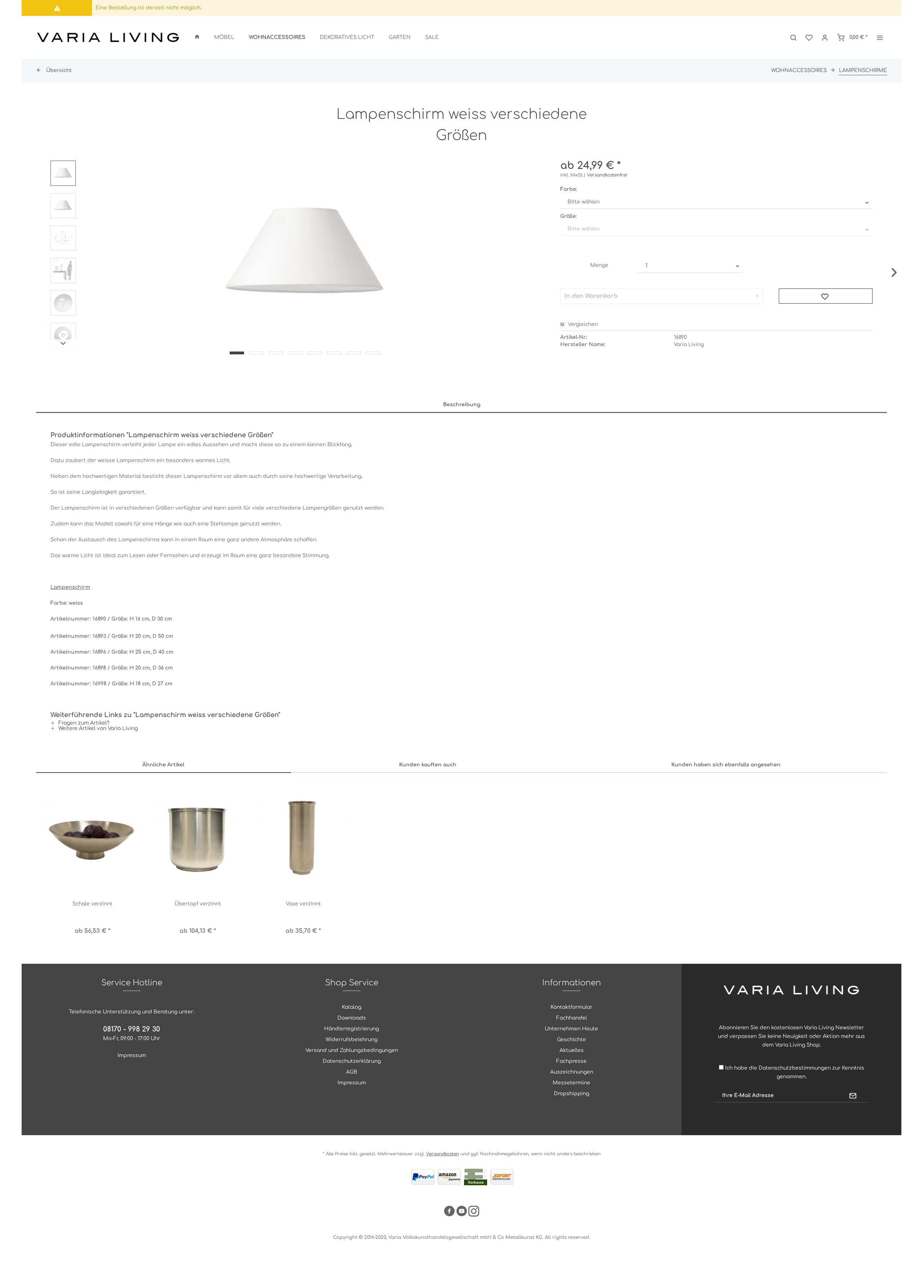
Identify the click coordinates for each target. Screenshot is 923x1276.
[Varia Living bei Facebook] (449, 1212)
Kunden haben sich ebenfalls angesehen (726, 764)
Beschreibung (461, 404)
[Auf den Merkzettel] (826, 296)
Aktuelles (572, 1050)
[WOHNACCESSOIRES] (277, 37)
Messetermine (571, 1082)
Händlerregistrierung (351, 1028)
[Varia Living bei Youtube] (461, 1212)
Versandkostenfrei (607, 175)
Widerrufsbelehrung (351, 1039)
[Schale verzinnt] (92, 836)
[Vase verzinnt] (303, 836)
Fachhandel (571, 1018)
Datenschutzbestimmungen (795, 1068)
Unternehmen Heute (571, 1028)
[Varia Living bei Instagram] (473, 1212)
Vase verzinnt (303, 903)
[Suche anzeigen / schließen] (793, 37)
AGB (351, 1072)
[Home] (197, 37)
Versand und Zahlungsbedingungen (351, 1050)
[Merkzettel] (809, 37)
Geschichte (571, 1039)
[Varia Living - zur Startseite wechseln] (108, 37)
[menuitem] (197, 37)
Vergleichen (582, 324)
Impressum (132, 1055)
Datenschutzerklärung (352, 1061)
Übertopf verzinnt (198, 903)
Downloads (351, 1018)
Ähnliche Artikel (163, 764)
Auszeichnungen (571, 1072)
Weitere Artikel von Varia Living (97, 728)
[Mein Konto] (825, 37)
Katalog (351, 1007)
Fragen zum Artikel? (83, 723)
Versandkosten (442, 1153)
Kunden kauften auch (427, 764)
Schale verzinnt (92, 903)
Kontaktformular (571, 1007)
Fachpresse (571, 1061)
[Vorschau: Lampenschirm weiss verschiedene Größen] (63, 173)
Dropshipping (571, 1093)
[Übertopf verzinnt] (198, 836)
